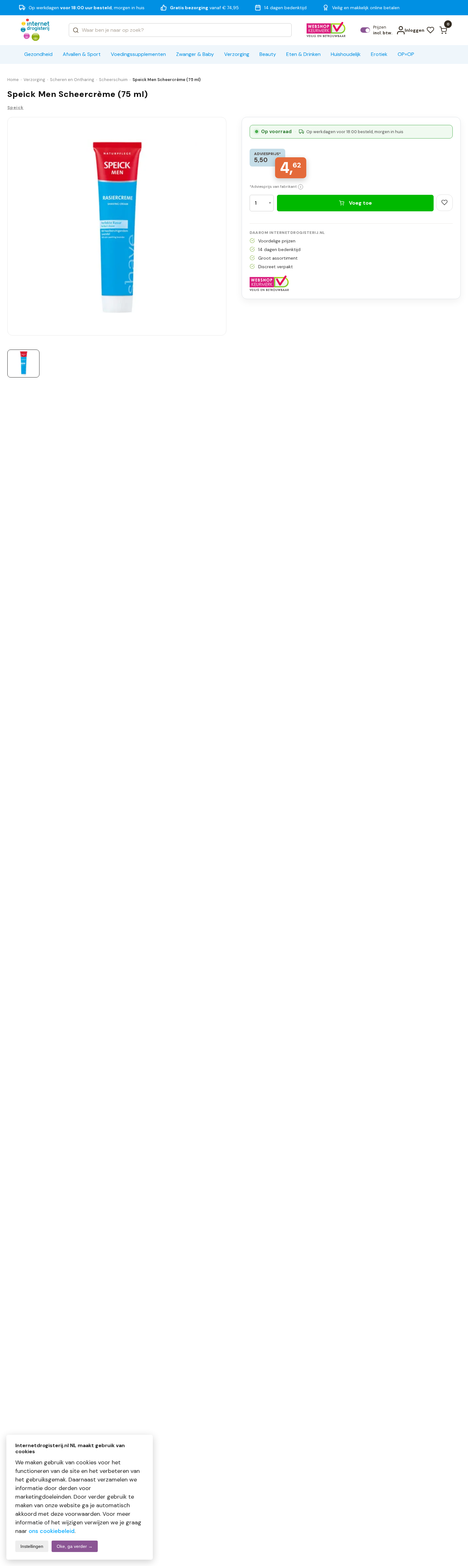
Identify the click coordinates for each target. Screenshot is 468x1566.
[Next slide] (223, 228)
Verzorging (34, 79)
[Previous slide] (10, 228)
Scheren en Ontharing (72, 79)
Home (13, 79)
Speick (15, 107)
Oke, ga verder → (75, 1546)
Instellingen (31, 1546)
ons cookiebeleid (51, 1531)
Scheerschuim (113, 79)
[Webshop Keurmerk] (326, 30)
